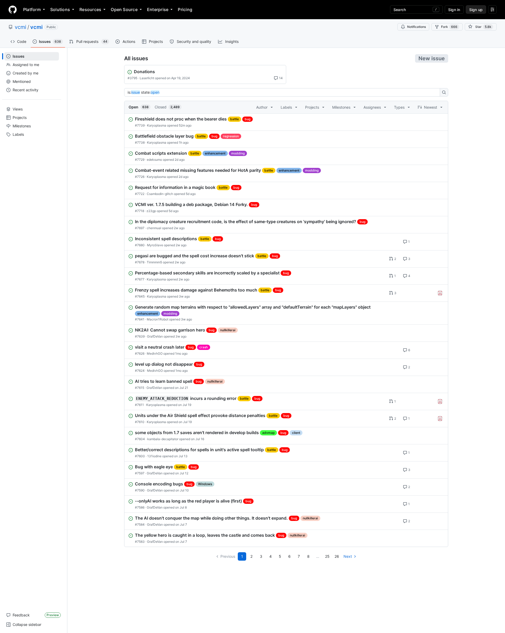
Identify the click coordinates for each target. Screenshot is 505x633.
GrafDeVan (155, 336)
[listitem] (286, 122)
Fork (449, 27)
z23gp (151, 211)
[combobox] (284, 92)
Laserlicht (147, 78)
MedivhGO (155, 353)
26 (337, 556)
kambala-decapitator (162, 439)
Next (348, 556)
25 (327, 556)
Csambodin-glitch (160, 194)
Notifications (416, 27)
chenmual (154, 228)
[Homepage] (12, 9)
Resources (90, 9)
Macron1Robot (157, 319)
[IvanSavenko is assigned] (440, 293)
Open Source (124, 9)
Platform (32, 9)
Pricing (185, 9)
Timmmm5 (154, 262)
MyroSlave (155, 245)
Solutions (60, 9)
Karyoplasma (156, 125)
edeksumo (154, 160)
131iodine (154, 456)
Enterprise (157, 9)
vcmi (20, 27)
